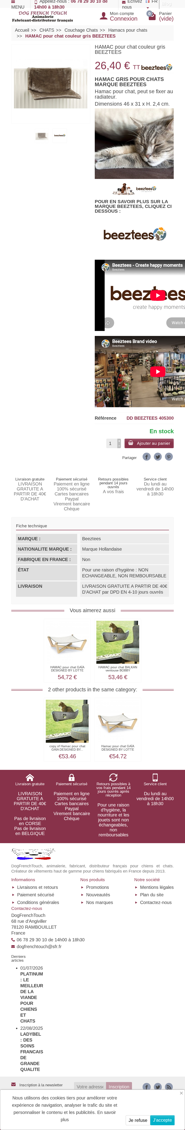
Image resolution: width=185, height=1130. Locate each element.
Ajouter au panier (153, 443)
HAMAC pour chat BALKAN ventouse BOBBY (117, 668)
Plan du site (152, 894)
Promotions (97, 887)
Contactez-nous (156, 902)
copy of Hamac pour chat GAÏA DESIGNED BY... (67, 747)
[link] (146, 457)
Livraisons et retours (37, 887)
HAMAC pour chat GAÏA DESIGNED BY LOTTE (67, 668)
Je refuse (138, 1120)
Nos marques (99, 902)
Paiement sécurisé (35, 894)
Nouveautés (98, 894)
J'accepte (162, 1120)
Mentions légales (157, 887)
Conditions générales (38, 902)
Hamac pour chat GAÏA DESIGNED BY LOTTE (117, 747)
